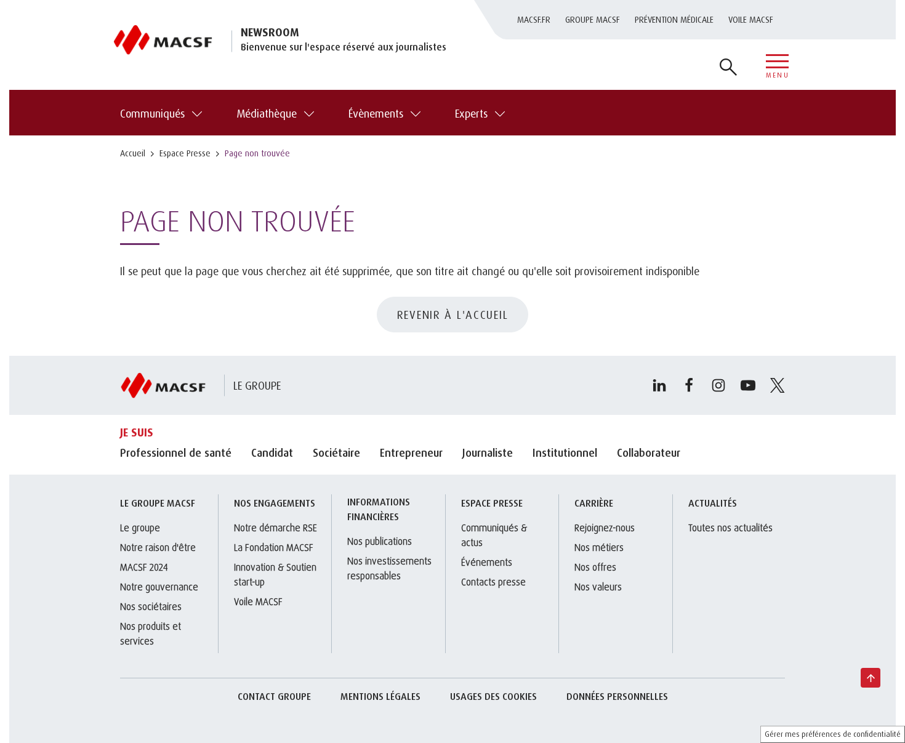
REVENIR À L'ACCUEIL (453, 314)
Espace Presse (185, 153)
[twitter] (777, 385)
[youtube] (748, 385)
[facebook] (689, 385)
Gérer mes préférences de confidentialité (833, 734)
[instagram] (718, 385)
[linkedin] (659, 385)
